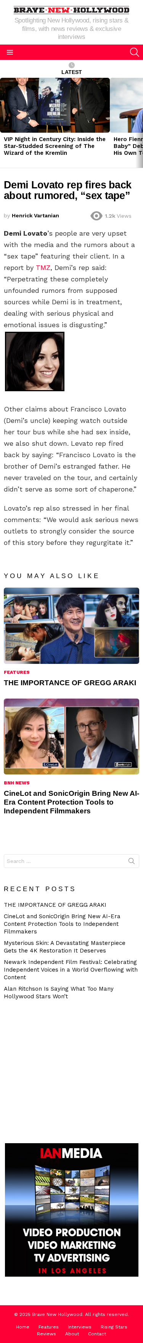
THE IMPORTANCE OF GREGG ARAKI (70, 683)
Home (22, 1327)
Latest (71, 72)
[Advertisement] (70, 1070)
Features (17, 672)
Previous (4, 123)
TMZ (43, 267)
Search (131, 862)
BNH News (17, 783)
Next (139, 123)
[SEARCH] (134, 52)
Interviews (80, 1327)
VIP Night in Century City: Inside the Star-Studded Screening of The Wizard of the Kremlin (55, 146)
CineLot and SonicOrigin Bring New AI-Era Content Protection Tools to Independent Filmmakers (71, 802)
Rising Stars (114, 1327)
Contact (97, 1334)
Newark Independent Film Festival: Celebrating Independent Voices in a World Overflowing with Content (71, 970)
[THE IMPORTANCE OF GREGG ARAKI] (71, 625)
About (72, 1334)
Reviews (46, 1334)
